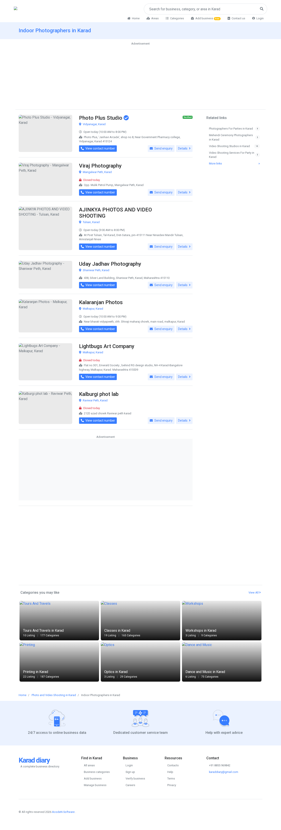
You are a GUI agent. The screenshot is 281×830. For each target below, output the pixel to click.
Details (183, 148)
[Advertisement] (140, 77)
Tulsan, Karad (91, 222)
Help (170, 772)
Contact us (238, 18)
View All (254, 592)
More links (215, 163)
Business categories (97, 772)
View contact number (100, 148)
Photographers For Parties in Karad (233, 128)
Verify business (135, 778)
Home (135, 18)
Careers (130, 785)
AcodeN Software (63, 812)
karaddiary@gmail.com (223, 772)
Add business (207, 18)
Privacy (171, 785)
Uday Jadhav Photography (110, 264)
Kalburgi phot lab (99, 394)
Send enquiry (163, 148)
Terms (171, 778)
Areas (155, 18)
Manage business (95, 785)
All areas (89, 765)
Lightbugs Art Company (106, 346)
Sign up (130, 772)
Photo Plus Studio (101, 118)
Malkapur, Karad (92, 308)
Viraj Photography (100, 166)
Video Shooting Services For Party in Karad (233, 155)
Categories (176, 18)
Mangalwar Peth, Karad (97, 172)
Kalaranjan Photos (101, 302)
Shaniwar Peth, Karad (95, 270)
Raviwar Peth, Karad (95, 400)
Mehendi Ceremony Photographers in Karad (233, 137)
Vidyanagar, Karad (94, 124)
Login (260, 18)
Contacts (173, 765)
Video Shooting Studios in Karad (233, 146)
